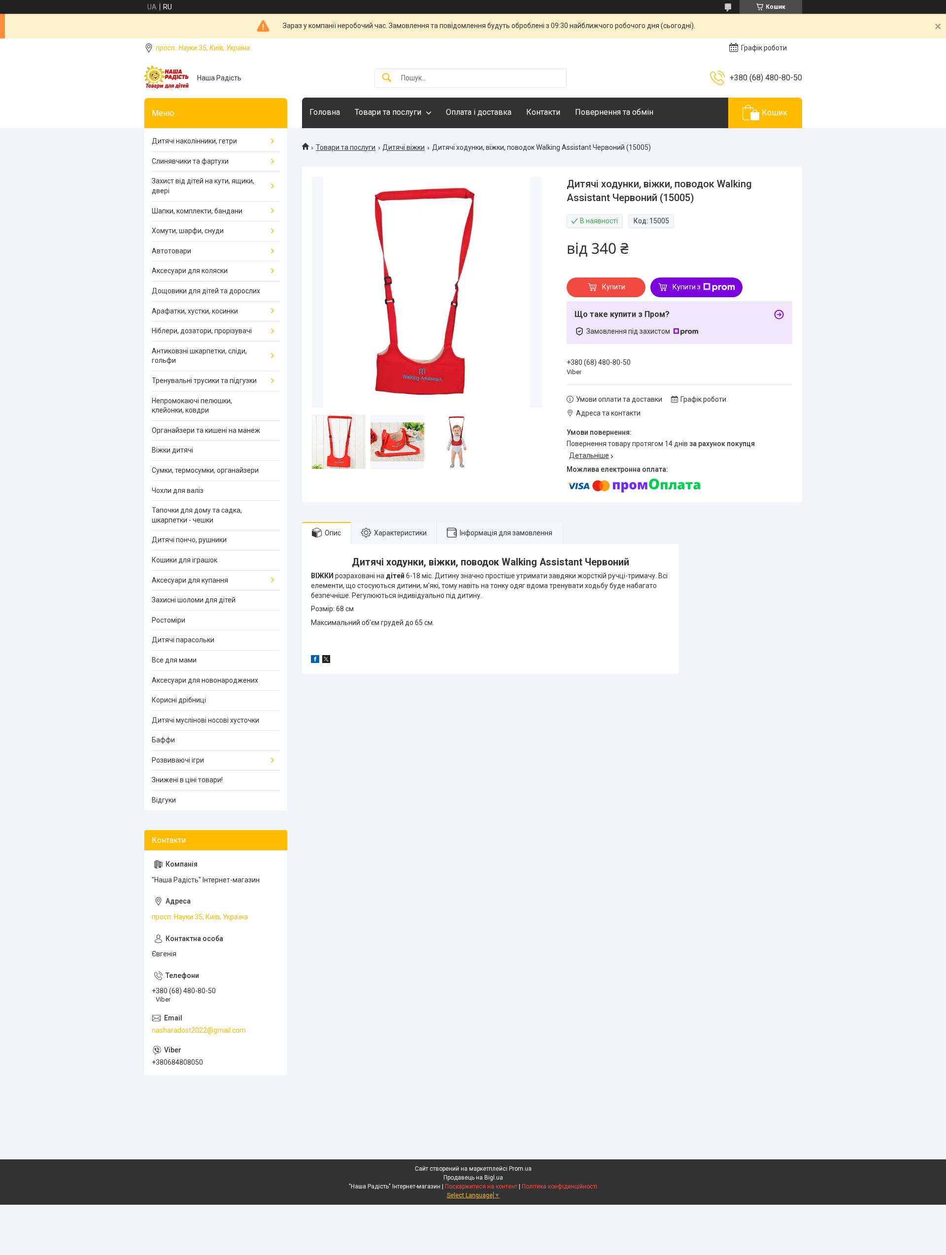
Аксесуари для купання (190, 580)
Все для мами (174, 660)
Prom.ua (520, 1168)
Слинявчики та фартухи (190, 161)
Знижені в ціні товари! (187, 780)
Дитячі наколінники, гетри (194, 141)
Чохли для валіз (177, 490)
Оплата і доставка (478, 112)
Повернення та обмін (614, 112)
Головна (324, 112)
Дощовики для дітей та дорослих (206, 291)
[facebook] (315, 660)
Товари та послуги (388, 112)
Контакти (543, 112)
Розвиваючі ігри (178, 760)
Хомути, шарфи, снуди (188, 231)
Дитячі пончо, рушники (189, 540)
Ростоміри (168, 620)
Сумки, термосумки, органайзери (205, 470)
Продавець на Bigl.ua (473, 1177)
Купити (613, 287)
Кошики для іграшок (184, 560)
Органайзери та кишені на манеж (206, 430)
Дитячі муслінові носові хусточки (205, 720)
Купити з (687, 287)
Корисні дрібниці (179, 700)
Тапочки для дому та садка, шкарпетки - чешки (197, 515)
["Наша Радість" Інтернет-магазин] (167, 78)
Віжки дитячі (172, 450)
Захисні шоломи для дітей (194, 600)
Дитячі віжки (403, 147)
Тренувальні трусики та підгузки (204, 380)
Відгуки (164, 800)
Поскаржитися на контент (481, 1186)
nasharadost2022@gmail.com (199, 1030)
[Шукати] (387, 78)
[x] (326, 660)
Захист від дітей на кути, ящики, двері (203, 186)
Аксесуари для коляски (190, 271)
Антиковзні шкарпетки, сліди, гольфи (199, 356)
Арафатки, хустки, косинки (195, 311)
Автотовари (171, 251)
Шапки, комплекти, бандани (197, 211)
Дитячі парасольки (183, 640)
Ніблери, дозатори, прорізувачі (202, 331)
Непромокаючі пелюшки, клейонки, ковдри (192, 406)
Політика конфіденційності (559, 1186)
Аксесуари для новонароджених (205, 680)
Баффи (163, 740)
